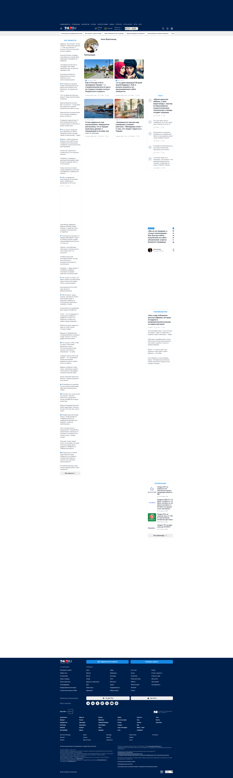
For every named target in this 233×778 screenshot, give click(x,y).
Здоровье (89, 690)
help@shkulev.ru (72, 761)
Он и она (134, 670)
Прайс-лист (63, 673)
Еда (87, 684)
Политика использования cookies (126, 761)
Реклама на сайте (65, 670)
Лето (111, 679)
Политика (134, 676)
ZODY (140, 24)
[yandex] (116, 703)
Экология (154, 679)
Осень (133, 673)
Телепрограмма (102, 24)
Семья (133, 690)
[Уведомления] (167, 28)
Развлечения (135, 684)
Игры (135, 24)
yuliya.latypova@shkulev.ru (154, 746)
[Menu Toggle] (61, 28)
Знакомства (85, 24)
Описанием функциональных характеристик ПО (130, 754)
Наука (112, 684)
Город (88, 679)
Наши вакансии (65, 682)
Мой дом (113, 682)
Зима (111, 670)
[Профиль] (172, 28)
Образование (114, 690)
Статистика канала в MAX (68, 690)
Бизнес (88, 673)
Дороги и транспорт (92, 682)
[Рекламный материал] (131, 28)
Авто (87, 670)
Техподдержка (64, 684)
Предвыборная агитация (68, 687)
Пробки (108, 28)
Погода (93, 24)
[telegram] (88, 703)
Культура (113, 676)
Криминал (113, 673)
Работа (133, 682)
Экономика (155, 682)
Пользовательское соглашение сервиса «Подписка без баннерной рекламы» (138, 766)
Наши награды (65, 679)
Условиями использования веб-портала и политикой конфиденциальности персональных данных (143, 755)
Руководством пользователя (125, 752)
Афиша (111, 24)
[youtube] (112, 703)
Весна (88, 676)
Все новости (70, 40)
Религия (133, 687)
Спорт (153, 670)
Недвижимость (65, 24)
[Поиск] (163, 28)
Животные (89, 687)
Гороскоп (118, 24)
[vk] (93, 703)
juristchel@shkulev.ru (102, 760)
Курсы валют (128, 24)
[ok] (97, 703)
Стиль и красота (156, 673)
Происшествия (136, 679)
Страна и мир (155, 676)
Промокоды (76, 24)
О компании (64, 676)
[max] (102, 703)
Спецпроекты (155, 684)
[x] (107, 703)
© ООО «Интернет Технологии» (68, 772)
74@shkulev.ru (79, 758)
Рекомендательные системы (125, 764)
